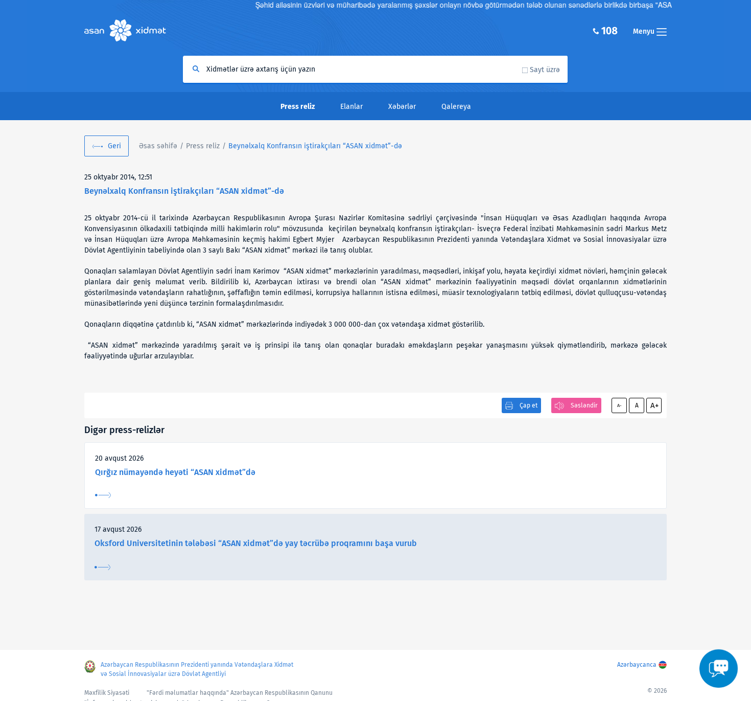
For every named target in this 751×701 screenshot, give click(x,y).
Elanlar (351, 106)
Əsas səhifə (158, 146)
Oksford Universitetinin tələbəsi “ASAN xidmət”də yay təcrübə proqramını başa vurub (256, 543)
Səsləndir (584, 405)
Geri (114, 146)
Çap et (528, 405)
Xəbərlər (402, 106)
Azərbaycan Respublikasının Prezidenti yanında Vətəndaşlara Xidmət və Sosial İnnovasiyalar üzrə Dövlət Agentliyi (197, 669)
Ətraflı (103, 495)
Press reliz (203, 146)
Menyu (644, 31)
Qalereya (456, 106)
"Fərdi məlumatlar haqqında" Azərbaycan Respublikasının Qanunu (240, 692)
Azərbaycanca (636, 664)
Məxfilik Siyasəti (106, 692)
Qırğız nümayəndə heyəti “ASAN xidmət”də (175, 472)
